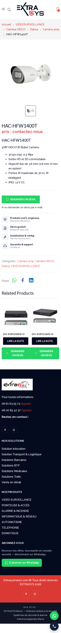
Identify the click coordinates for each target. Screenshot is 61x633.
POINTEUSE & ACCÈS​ (15, 505)
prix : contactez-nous (22, 131)
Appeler (26, 403)
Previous (6, 330)
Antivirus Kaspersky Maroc (30, 619)
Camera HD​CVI (44, 261)
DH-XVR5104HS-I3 (13, 334)
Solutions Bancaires (14, 460)
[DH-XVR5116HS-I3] (45, 316)
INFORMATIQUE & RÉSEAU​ (19, 516)
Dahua (6, 266)
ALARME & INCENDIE (15, 511)
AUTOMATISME (12, 522)
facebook (5, 429)
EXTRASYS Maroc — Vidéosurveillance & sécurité (30, 611)
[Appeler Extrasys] (54, 626)
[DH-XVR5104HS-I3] (16, 316)
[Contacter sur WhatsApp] (54, 615)
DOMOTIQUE (10, 533)
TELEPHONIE (10, 527)
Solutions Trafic (11, 476)
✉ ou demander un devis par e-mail (22, 207)
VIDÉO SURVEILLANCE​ (16, 499)
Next (58, 330)
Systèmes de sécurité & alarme (30, 615)
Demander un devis (22, 199)
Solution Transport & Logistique (22, 454)
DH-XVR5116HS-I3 (42, 334)
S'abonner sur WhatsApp (24, 562)
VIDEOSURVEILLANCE (25, 266)
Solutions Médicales (14, 471)
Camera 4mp (25, 261)
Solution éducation (13, 448)
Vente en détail (11, 482)
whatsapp (14, 429)
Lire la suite (15, 341)
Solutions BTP (11, 465)
